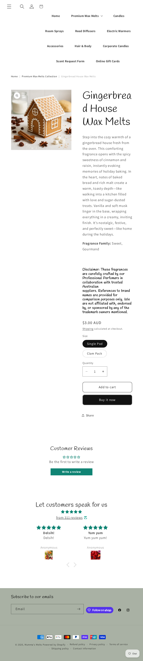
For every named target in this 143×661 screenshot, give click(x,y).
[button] (9, 6)
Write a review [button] (71, 472)
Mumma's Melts (34, 644)
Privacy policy (97, 644)
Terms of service (118, 644)
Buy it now (107, 400)
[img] (71, 512)
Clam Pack (94, 353)
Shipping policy (60, 648)
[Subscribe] (79, 609)
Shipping (87, 328)
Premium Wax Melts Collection (39, 76)
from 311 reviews (69, 517)
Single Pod (95, 344)
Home (14, 76)
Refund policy (77, 644)
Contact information (84, 648)
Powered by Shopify (54, 644)
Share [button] (90, 415)
